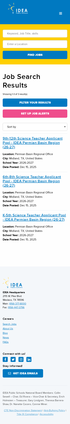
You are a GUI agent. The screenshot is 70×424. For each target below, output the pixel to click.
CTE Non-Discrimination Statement (23, 410)
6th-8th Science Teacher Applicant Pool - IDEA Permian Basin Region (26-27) (32, 181)
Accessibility (46, 414)
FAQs (6, 342)
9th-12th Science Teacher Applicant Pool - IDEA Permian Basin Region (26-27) (32, 142)
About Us (8, 328)
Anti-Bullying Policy (54, 410)
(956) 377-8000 (17, 303)
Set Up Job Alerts (35, 113)
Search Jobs (10, 324)
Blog (5, 333)
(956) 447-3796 (16, 307)
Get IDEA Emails (24, 373)
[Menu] (60, 13)
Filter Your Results (35, 102)
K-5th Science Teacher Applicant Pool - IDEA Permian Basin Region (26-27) (34, 217)
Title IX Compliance (27, 414)
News (6, 337)
